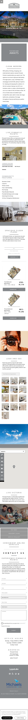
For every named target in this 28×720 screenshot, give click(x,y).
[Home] (14, 5)
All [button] (14, 248)
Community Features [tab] (7, 163)
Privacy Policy (14, 691)
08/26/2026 (12, 257)
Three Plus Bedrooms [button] (14, 253)
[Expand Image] (5, 380)
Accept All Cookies (7, 717)
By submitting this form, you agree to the (11, 623)
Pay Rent (14, 530)
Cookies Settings (20, 717)
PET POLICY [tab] (17, 166)
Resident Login (14, 533)
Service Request (14, 537)
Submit (13, 630)
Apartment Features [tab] (7, 166)
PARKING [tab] (4, 169)
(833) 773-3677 (14, 658)
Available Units (14, 289)
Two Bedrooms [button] (14, 251)
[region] (14, 715)
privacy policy (22, 623)
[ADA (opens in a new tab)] (13, 673)
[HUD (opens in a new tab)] (10, 673)
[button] (1, 1)
